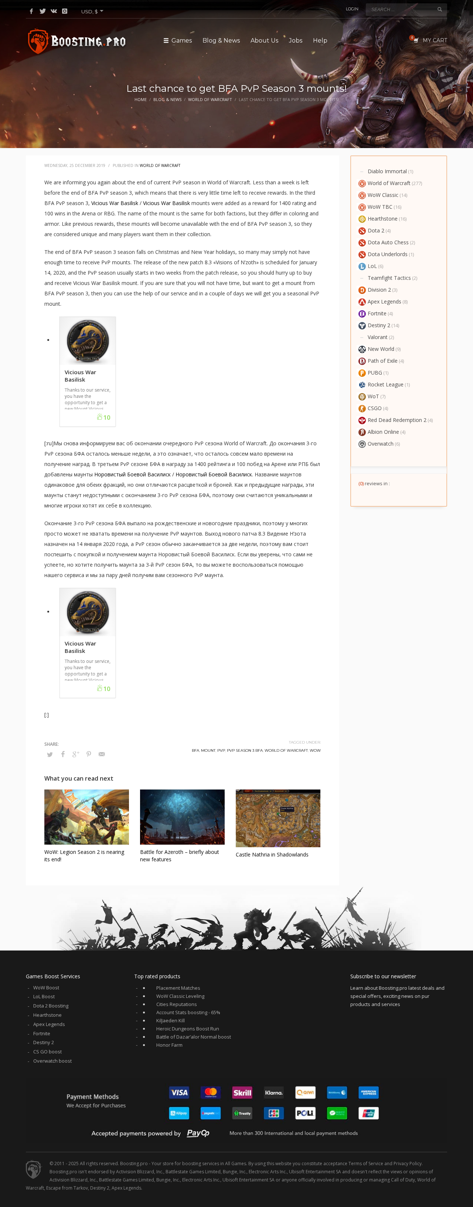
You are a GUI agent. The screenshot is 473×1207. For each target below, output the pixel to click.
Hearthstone (383, 218)
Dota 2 (376, 230)
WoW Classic (383, 194)
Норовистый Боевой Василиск (132, 474)
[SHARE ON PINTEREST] (88, 754)
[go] (439, 9)
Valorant (378, 337)
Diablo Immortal (387, 171)
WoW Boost (46, 987)
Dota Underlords (388, 254)
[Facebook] (31, 11)
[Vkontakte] (53, 11)
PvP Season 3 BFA (245, 750)
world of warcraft (286, 750)
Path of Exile (383, 360)
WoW (315, 750)
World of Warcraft (160, 165)
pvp (221, 750)
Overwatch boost (52, 1060)
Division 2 (379, 289)
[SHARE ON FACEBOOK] (62, 754)
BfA (195, 750)
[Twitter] (42, 11)
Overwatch (381, 443)
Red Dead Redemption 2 (397, 419)
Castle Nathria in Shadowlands (272, 854)
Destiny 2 (379, 325)
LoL (372, 265)
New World (381, 348)
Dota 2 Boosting (50, 1005)
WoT (373, 396)
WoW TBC (380, 206)
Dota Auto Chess (388, 242)
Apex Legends (384, 301)
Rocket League (386, 384)
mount (208, 750)
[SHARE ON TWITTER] (49, 754)
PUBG (375, 372)
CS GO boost (47, 1051)
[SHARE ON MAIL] (101, 754)
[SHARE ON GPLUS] (75, 754)
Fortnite (377, 313)
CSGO (375, 408)
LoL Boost (44, 996)
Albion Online (383, 431)
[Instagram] (64, 11)
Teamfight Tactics (389, 277)
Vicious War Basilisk (114, 203)
